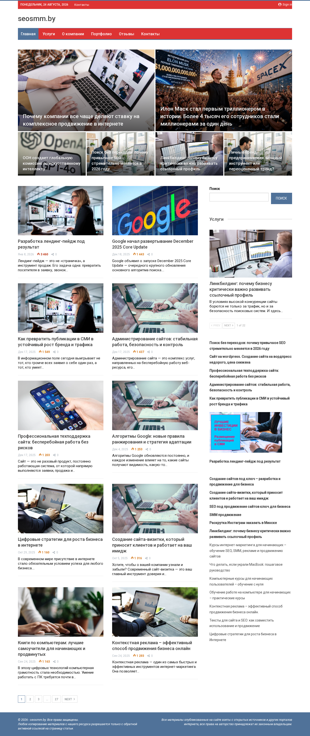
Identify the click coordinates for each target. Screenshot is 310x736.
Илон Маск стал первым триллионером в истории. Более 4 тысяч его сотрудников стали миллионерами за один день (219, 116)
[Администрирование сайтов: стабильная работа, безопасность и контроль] (155, 308)
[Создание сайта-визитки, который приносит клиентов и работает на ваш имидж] (155, 508)
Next (69, 699)
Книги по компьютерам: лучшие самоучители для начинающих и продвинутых (51, 648)
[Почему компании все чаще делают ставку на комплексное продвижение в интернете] (86, 90)
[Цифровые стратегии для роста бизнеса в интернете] (60, 508)
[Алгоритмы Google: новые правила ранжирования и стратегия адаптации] (155, 405)
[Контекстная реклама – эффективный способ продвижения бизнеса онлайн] (155, 612)
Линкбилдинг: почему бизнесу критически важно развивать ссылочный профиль (189, 163)
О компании (73, 34)
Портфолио (101, 34)
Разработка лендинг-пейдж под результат (244, 461)
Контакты (81, 5)
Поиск (214, 189)
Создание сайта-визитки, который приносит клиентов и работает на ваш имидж (152, 545)
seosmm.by (36, 18)
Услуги (49, 34)
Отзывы (126, 34)
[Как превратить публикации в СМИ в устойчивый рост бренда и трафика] (60, 308)
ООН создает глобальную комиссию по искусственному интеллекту (51, 163)
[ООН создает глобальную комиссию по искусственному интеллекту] (51, 154)
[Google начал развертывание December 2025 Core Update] (155, 211)
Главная (28, 34)
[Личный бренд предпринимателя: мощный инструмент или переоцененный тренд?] (258, 154)
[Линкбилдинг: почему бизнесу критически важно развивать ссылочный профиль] (189, 154)
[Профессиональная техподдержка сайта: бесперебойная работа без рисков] (60, 405)
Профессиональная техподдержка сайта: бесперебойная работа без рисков (54, 442)
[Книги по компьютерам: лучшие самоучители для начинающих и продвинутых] (60, 612)
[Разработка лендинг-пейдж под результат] (60, 211)
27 (56, 699)
